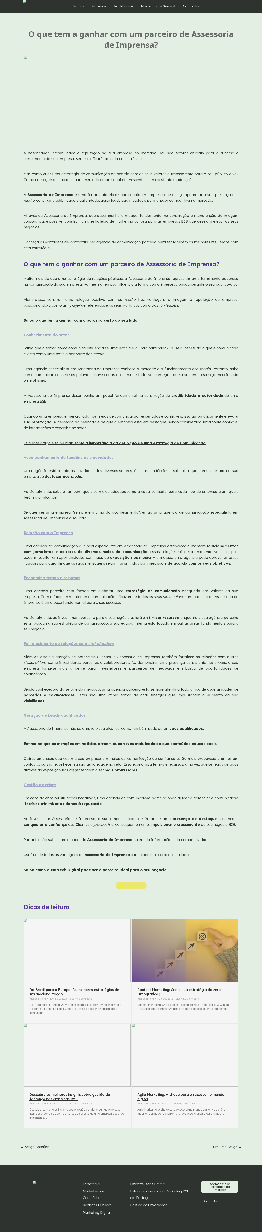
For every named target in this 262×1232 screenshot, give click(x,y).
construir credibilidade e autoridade (67, 200)
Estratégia (91, 1184)
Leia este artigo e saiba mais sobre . (115, 443)
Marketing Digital (96, 1212)
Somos (78, 6)
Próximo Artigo (227, 1147)
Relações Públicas (97, 1205)
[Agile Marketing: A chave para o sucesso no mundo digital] (185, 1055)
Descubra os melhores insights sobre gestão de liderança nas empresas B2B (69, 1096)
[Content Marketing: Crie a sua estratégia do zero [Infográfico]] (185, 950)
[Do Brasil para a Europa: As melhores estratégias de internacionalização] (77, 950)
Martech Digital (38, 998)
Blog (71, 998)
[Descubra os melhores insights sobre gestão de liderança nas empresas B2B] (77, 1055)
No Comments (84, 998)
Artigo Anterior (34, 1147)
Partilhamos (123, 6)
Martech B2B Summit (158, 6)
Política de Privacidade (148, 1205)
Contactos (191, 6)
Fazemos (99, 6)
